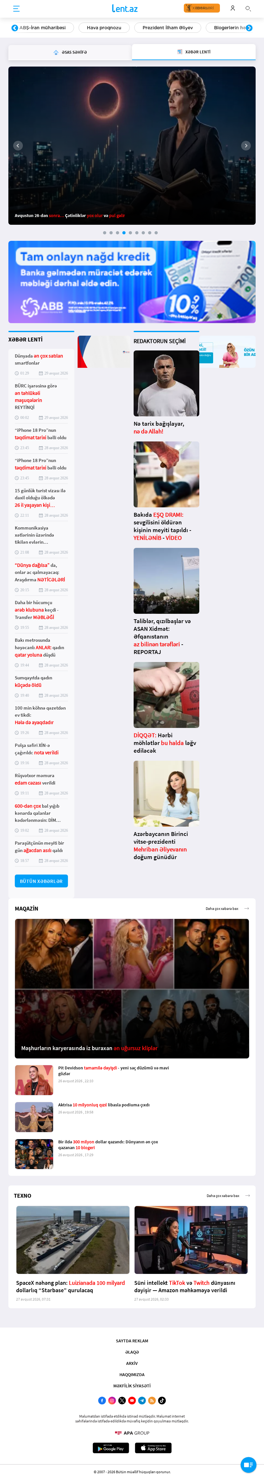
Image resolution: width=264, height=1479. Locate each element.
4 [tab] (124, 232)
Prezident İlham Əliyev (100, 27)
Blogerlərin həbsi (165, 27)
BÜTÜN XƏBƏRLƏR (41, 881)
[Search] (248, 8)
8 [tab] (149, 232)
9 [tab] (156, 232)
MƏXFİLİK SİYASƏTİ (132, 1386)
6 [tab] (136, 232)
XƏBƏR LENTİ (25, 339)
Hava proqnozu (36, 27)
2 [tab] (111, 232)
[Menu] (16, 9)
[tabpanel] (132, 146)
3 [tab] (117, 232)
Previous (15, 28)
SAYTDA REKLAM (132, 1341)
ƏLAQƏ (132, 1352)
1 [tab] (104, 232)
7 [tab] (143, 232)
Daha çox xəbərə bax (222, 908)
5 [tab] (130, 232)
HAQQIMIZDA (132, 1374)
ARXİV (132, 1363)
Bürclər (214, 27)
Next (249, 28)
